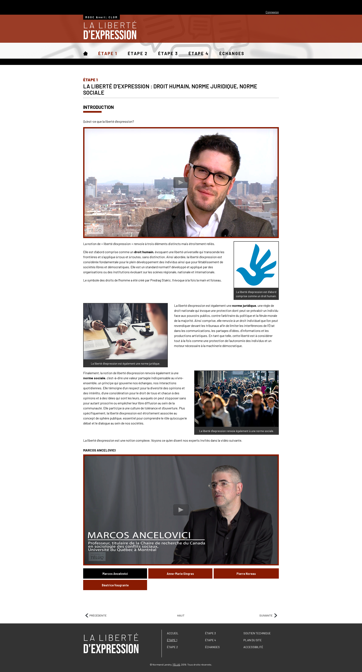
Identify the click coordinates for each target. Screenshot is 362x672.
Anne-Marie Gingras (180, 573)
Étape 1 (107, 53)
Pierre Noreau (246, 573)
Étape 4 (199, 53)
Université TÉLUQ (268, 4)
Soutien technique (257, 633)
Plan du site (252, 640)
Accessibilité (253, 647)
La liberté (110, 31)
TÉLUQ (176, 664)
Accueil (85, 53)
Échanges (231, 53)
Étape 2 (138, 53)
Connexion (272, 12)
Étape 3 (168, 53)
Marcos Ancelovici (115, 573)
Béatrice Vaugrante (115, 585)
